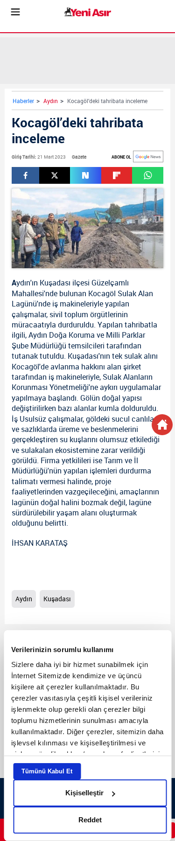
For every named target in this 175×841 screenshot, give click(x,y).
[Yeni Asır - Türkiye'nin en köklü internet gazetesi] (87, 12)
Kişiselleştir (84, 793)
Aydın (50, 100)
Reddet (90, 820)
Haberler (23, 100)
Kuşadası (55, 283)
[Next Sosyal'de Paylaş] (85, 175)
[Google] (148, 156)
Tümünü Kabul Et (46, 771)
